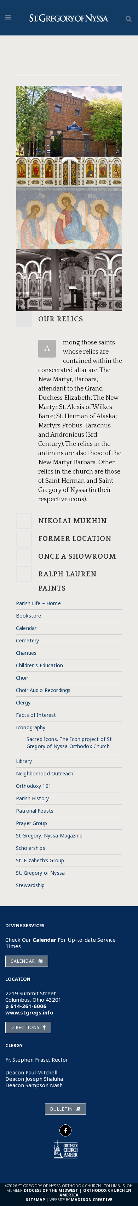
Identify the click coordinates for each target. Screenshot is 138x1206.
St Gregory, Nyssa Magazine (49, 835)
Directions (25, 1027)
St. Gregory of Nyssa (40, 872)
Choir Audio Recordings (43, 690)
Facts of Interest (36, 715)
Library (24, 761)
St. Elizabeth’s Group (40, 860)
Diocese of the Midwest (51, 1190)
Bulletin (61, 1109)
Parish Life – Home (38, 603)
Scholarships (30, 848)
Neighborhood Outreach (44, 773)
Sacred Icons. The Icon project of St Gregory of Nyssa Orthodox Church (69, 742)
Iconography (31, 727)
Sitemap (35, 1199)
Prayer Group (31, 823)
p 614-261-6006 (25, 1005)
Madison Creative (91, 1199)
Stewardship (30, 885)
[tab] (69, 319)
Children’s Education (39, 665)
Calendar (26, 628)
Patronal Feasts (34, 810)
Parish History (32, 798)
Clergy (23, 702)
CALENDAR (23, 961)
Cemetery (27, 640)
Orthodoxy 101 (33, 785)
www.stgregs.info (29, 1012)
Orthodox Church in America (95, 1192)
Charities (26, 652)
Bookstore (28, 615)
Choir (22, 677)
